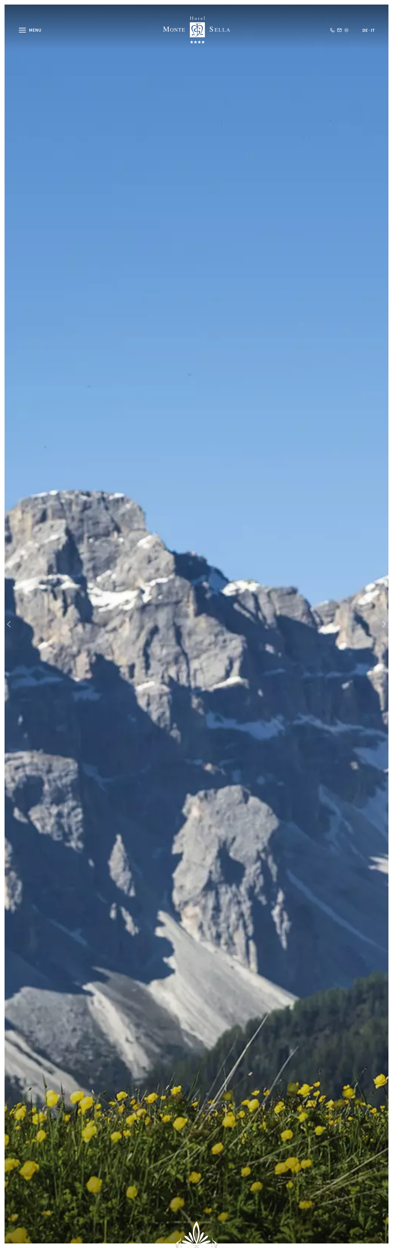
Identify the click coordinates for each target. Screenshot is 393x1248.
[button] (9, 624)
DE (365, 30)
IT (373, 30)
